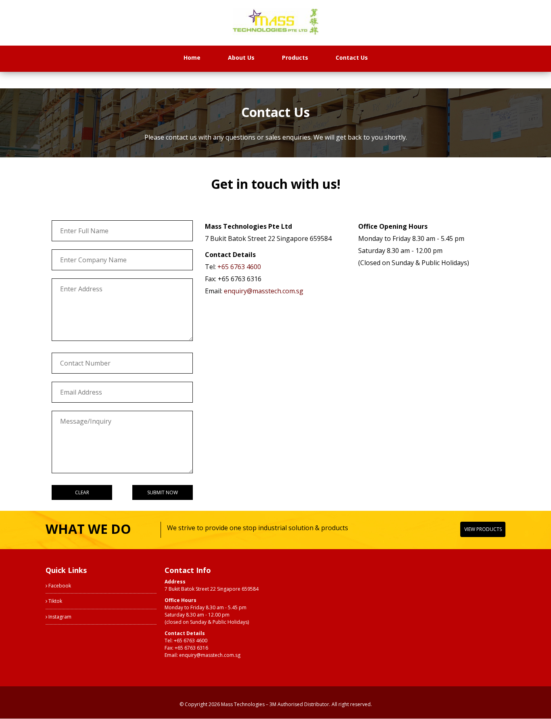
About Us (241, 57)
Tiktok (54, 601)
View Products (483, 529)
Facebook (59, 585)
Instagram (59, 616)
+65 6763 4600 (239, 266)
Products (295, 57)
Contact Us (352, 57)
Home (192, 57)
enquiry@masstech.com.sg (263, 290)
